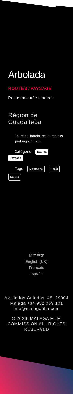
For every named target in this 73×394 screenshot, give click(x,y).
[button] (36, 21)
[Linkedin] (42, 286)
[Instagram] (53, 286)
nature (14, 176)
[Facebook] (19, 286)
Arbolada (26, 74)
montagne (36, 168)
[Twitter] (31, 286)
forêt (54, 168)
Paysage (41, 88)
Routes (17, 88)
